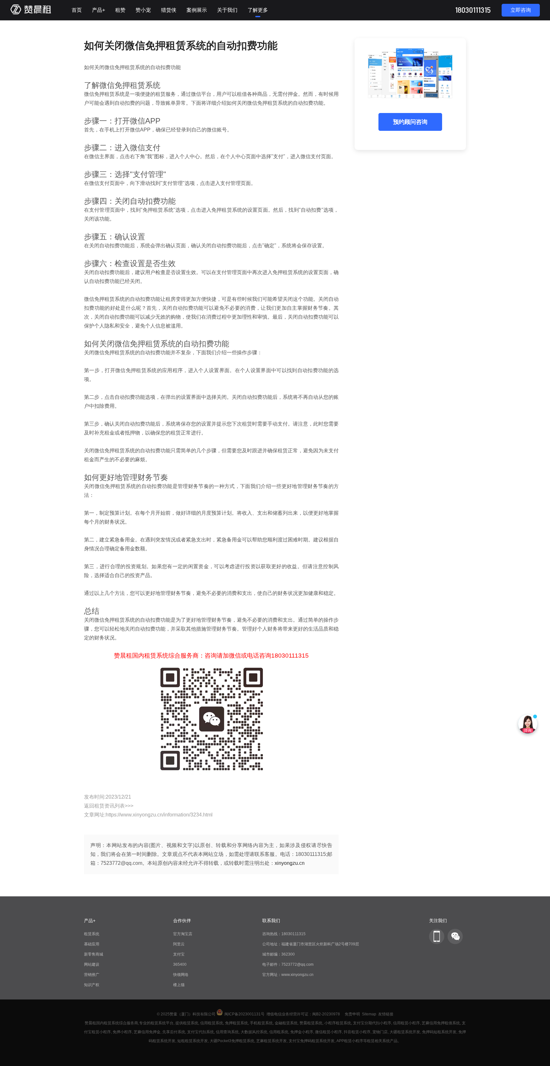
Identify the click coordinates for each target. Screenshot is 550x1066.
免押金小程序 (301, 1032)
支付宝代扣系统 (200, 1032)
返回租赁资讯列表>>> (108, 805)
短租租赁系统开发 (192, 1041)
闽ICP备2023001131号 (244, 1014)
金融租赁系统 (286, 1023)
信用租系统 (278, 1032)
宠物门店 (380, 1032)
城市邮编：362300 (278, 954)
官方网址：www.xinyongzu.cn (288, 974)
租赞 (120, 10)
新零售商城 (93, 954)
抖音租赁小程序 (357, 1032)
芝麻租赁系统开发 (271, 1041)
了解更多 (258, 10)
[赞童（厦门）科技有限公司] (30, 13)
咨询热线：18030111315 (284, 934)
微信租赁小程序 (328, 1032)
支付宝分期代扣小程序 (372, 1023)
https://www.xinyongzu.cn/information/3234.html (159, 814)
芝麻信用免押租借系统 (441, 1023)
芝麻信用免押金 (147, 1032)
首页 (77, 10)
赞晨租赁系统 (311, 1023)
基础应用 (91, 944)
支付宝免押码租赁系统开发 (312, 1041)
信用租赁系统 (211, 1023)
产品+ (98, 10)
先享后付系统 (173, 1032)
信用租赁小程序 (406, 1023)
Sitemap (369, 1014)
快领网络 (180, 974)
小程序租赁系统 (337, 1023)
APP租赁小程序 (349, 1041)
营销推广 (91, 974)
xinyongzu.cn (290, 863)
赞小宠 (143, 10)
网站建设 (91, 964)
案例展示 (197, 10)
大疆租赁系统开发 (405, 1032)
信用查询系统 (227, 1032)
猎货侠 (168, 10)
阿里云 (179, 944)
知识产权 (91, 985)
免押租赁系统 (236, 1023)
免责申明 (352, 1014)
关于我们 (227, 10)
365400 (180, 964)
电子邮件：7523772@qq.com (288, 964)
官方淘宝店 (182, 934)
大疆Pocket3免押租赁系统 (232, 1041)
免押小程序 (122, 1032)
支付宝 (179, 954)
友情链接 (385, 1014)
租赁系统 (91, 934)
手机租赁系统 (261, 1023)
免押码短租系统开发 (439, 1032)
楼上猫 (179, 985)
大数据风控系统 (254, 1032)
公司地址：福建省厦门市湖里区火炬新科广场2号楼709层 (310, 944)
